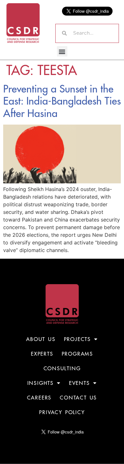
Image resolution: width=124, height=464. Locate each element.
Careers (39, 397)
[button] (62, 51)
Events (79, 383)
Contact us (78, 397)
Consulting (62, 368)
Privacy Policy (62, 412)
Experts (42, 354)
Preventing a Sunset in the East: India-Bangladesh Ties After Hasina (62, 101)
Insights (40, 383)
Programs (77, 354)
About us (40, 339)
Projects (77, 339)
